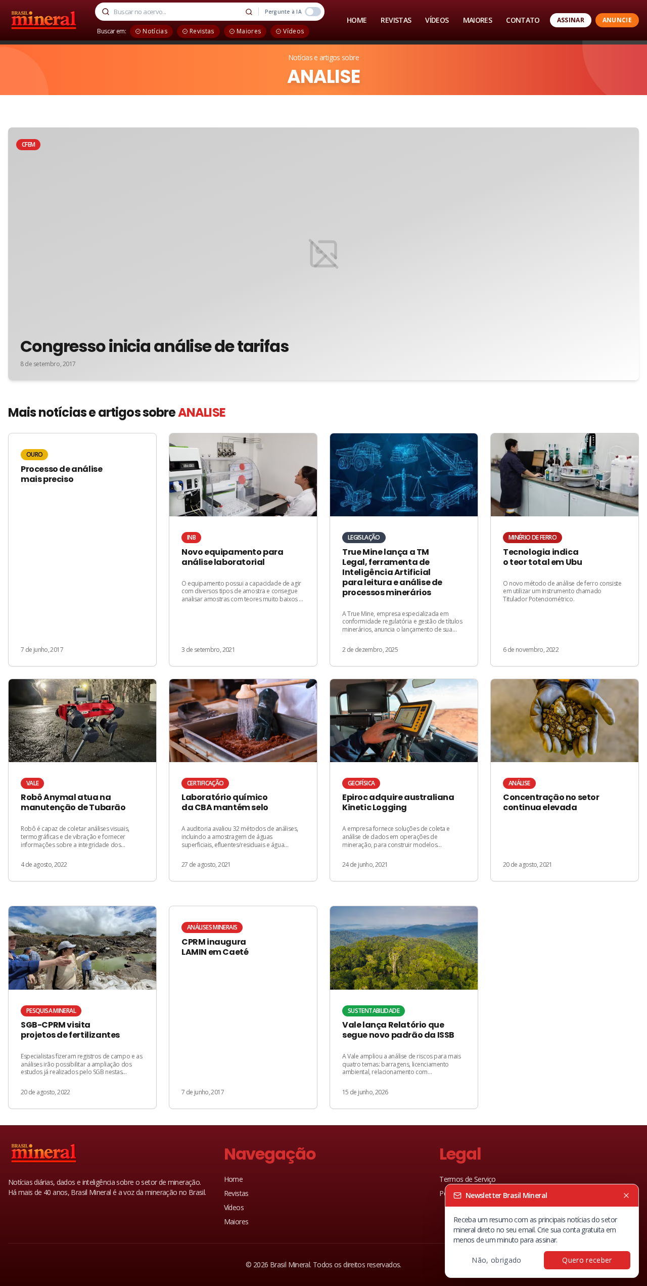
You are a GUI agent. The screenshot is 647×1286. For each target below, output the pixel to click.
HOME (356, 20)
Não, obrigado (497, 1260)
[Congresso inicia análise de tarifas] (323, 253)
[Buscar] (249, 12)
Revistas (236, 1193)
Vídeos (234, 1207)
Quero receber (587, 1260)
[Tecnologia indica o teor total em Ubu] (564, 549)
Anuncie (617, 20)
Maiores (236, 1221)
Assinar (570, 20)
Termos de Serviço (467, 1179)
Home (233, 1179)
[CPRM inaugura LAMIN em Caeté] (243, 1007)
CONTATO (523, 20)
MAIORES (477, 20)
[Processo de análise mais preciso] (82, 549)
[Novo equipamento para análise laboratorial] (243, 549)
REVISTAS (396, 20)
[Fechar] (626, 1195)
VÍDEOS (436, 20)
